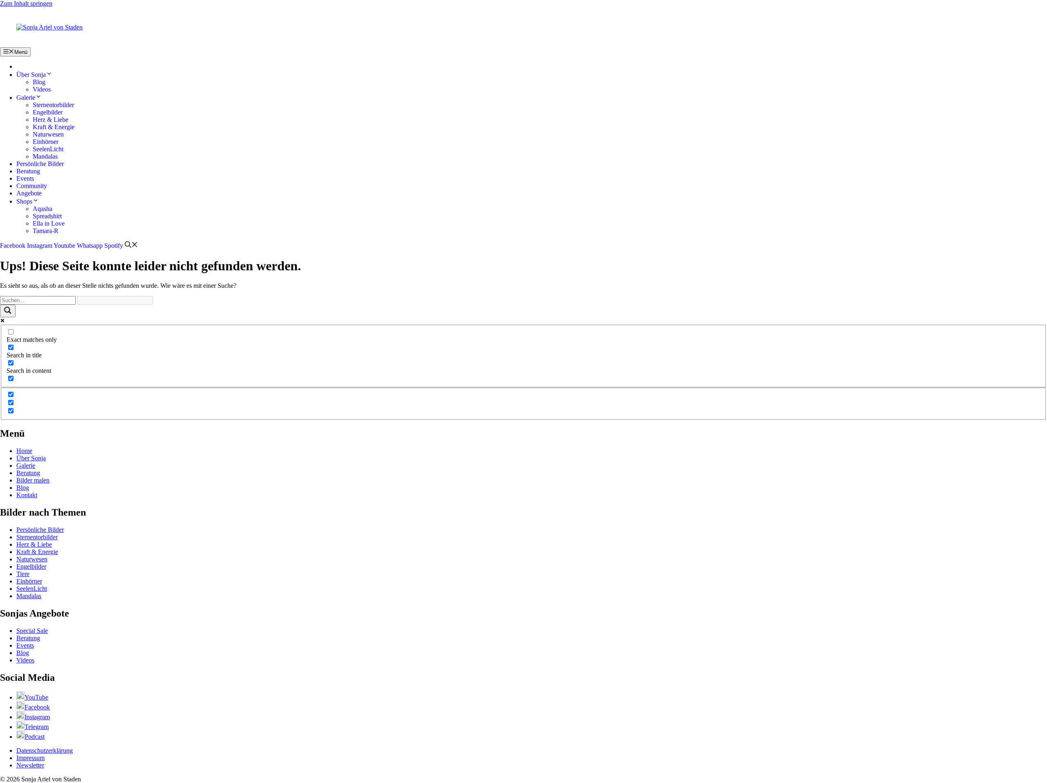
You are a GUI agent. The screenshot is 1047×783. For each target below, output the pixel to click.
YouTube (36, 697)
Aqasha (42, 208)
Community (31, 185)
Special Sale (32, 630)
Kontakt (26, 494)
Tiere (22, 573)
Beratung (28, 171)
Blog (39, 82)
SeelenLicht (48, 149)
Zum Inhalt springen (26, 3)
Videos (42, 89)
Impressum (30, 757)
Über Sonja (31, 74)
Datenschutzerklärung (44, 750)
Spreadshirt (47, 216)
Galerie (25, 97)
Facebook (12, 245)
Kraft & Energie (53, 126)
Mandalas (45, 156)
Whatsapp (90, 245)
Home (24, 450)
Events (25, 178)
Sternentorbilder (53, 104)
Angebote (29, 193)
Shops (24, 201)
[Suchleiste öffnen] (131, 245)
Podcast (35, 736)
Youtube (64, 245)
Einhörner (45, 141)
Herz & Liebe (50, 119)
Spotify (113, 245)
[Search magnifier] (8, 311)
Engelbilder (48, 112)
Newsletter (30, 765)
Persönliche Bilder (40, 163)
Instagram (39, 245)
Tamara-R (45, 230)
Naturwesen (48, 134)
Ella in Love (49, 223)
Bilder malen (32, 480)
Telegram (37, 726)
